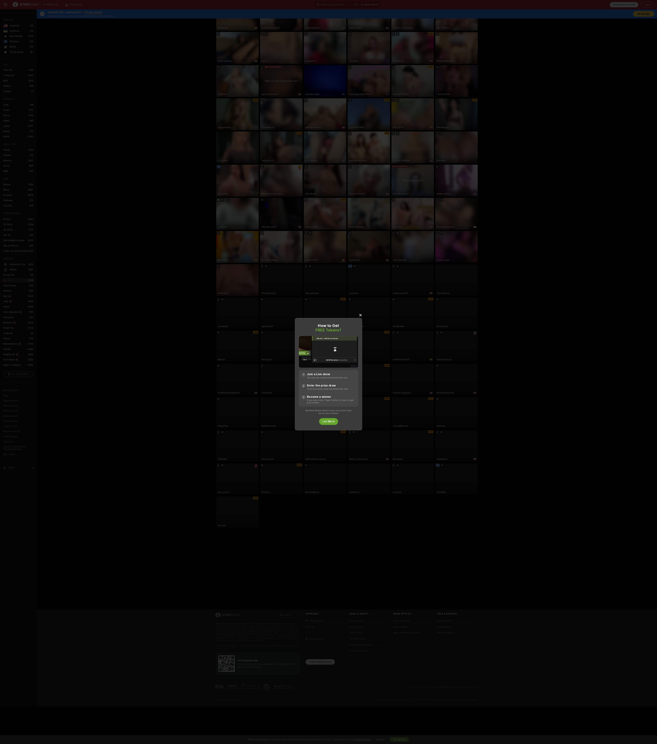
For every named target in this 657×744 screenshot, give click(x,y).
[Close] (360, 315)
